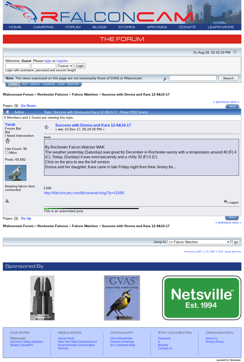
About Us (212, 338)
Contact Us (165, 348)
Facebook (164, 338)
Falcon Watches (85, 94)
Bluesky (163, 345)
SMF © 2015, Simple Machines (225, 251)
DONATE (187, 27)
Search (35, 84)
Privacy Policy (215, 341)
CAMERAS (43, 27)
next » (234, 102)
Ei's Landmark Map (122, 345)
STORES (126, 27)
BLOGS (99, 27)
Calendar (49, 84)
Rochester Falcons (52, 94)
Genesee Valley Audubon (26, 341)
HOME (15, 27)
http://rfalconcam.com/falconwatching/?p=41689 (84, 193)
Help (25, 84)
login (47, 61)
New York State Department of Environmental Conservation (77, 343)
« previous (221, 102)
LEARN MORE (221, 27)
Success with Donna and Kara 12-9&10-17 (136, 94)
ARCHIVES (157, 27)
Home (13, 84)
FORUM (73, 27)
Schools (63, 348)
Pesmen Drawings (122, 341)
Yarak (10, 124)
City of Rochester (121, 338)
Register (73, 84)
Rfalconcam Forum (18, 94)
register (62, 61)
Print (232, 107)
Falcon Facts (66, 338)
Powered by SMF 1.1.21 (196, 251)
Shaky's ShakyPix (21, 345)
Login (61, 84)
